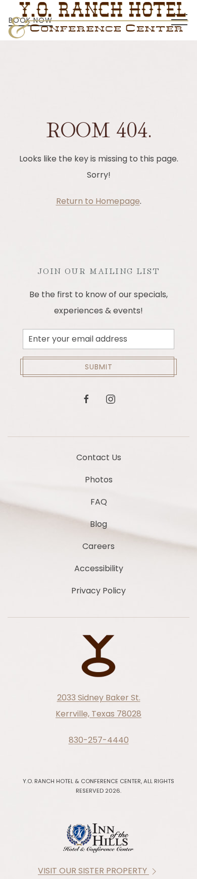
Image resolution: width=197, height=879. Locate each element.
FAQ (98, 502)
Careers (98, 546)
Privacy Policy (98, 590)
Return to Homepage (98, 201)
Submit (99, 367)
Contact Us (98, 457)
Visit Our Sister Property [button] (93, 870)
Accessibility (98, 568)
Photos (99, 479)
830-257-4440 (99, 740)
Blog (98, 524)
